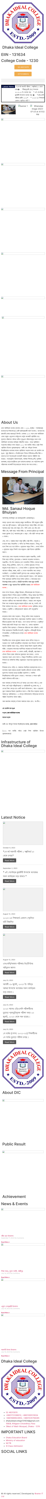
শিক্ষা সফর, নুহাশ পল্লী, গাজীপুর (12, 1271)
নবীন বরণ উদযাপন (7, 1236)
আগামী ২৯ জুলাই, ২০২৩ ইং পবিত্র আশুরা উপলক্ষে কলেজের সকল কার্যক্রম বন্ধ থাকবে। (19, 988)
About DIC (11, 1092)
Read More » (5, 1242)
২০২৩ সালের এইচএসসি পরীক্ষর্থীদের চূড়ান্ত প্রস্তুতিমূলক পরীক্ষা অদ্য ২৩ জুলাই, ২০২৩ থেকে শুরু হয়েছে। (18, 1012)
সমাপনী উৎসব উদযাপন (8, 1349)
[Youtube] (11, 1459)
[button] (23, 80)
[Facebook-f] (4, 1459)
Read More (9, 860)
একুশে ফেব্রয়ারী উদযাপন (9, 1306)
